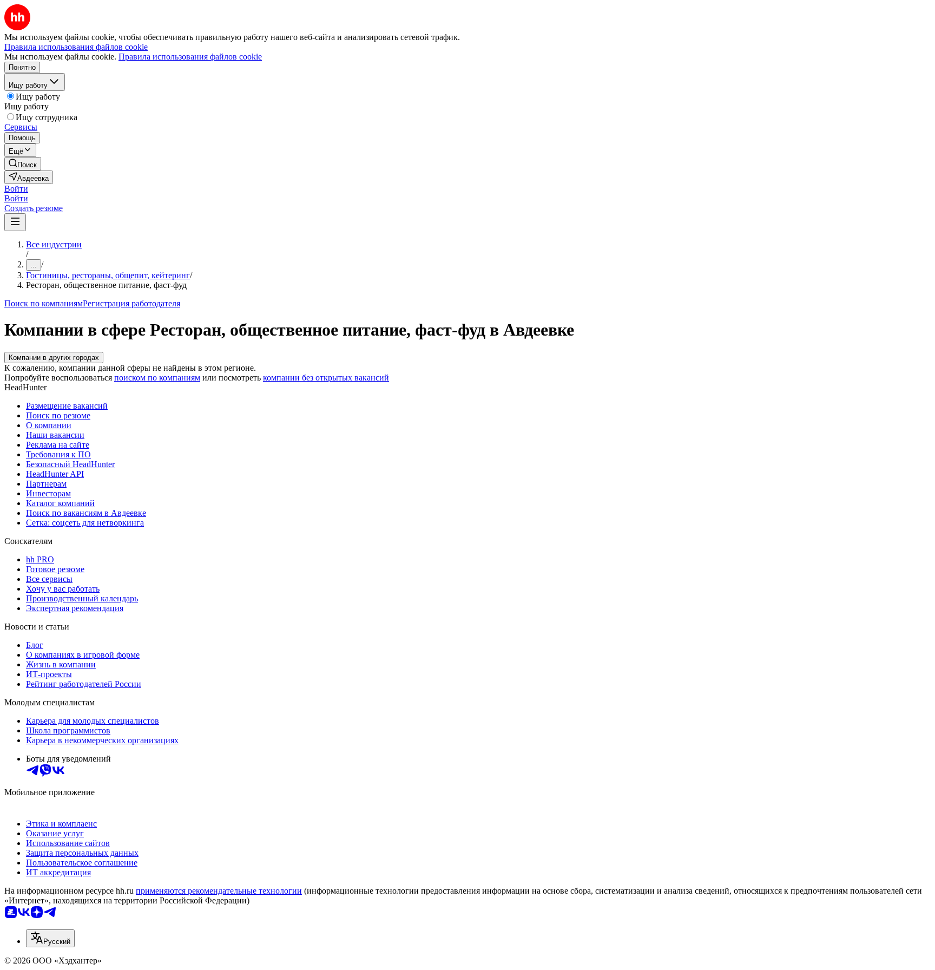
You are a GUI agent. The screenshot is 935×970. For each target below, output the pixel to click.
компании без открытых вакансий (326, 377)
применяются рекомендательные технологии (219, 890)
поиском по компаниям (157, 377)
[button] (16, 188)
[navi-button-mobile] (15, 222)
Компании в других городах (54, 357)
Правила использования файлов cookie (190, 56)
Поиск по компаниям (43, 303)
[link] (22, 164)
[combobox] (50, 938)
